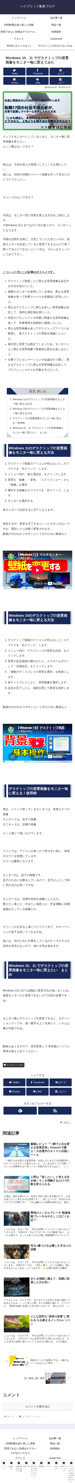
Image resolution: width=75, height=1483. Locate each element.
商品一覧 (55, 1443)
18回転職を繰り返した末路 (20, 1443)
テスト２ (20, 1457)
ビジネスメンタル (15, 1065)
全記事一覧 (55, 1438)
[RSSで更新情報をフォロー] (55, 1111)
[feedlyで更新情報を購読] (20, 1111)
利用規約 (55, 1448)
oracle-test (55, 1457)
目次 (32, 391)
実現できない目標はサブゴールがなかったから (20, 1450)
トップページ (20, 1438)
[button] (61, 81)
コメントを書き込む (37, 1406)
